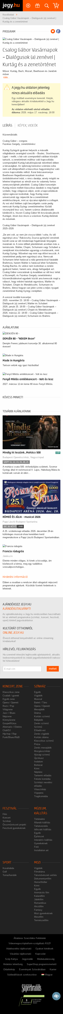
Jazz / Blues (9, 713)
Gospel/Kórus (9, 723)
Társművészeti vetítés (45, 875)
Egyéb (37, 692)
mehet (53, 668)
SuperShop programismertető (41, 964)
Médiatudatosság (45, 959)
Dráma (37, 713)
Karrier (53, 969)
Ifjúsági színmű (42, 754)
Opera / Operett (10, 702)
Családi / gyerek (11, 695)
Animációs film (41, 892)
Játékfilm (38, 899)
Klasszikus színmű (44, 740)
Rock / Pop (8, 706)
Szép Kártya (11, 959)
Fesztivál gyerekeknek (14, 828)
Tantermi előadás (42, 775)
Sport (7, 862)
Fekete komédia (42, 779)
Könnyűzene (9, 720)
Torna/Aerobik (10, 875)
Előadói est (40, 730)
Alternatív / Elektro (12, 727)
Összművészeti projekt (14, 824)
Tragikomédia (41, 796)
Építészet (39, 836)
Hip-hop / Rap (9, 733)
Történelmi (39, 819)
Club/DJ (7, 730)
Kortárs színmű (42, 716)
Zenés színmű (41, 723)
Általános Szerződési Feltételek (30, 938)
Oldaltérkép (9, 969)
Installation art (41, 850)
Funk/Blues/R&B (11, 737)
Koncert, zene (13, 686)
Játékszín (8, 556)
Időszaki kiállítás (42, 829)
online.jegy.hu (13, 633)
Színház (40, 686)
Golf (5, 871)
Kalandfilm (39, 896)
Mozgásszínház (42, 751)
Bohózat (38, 765)
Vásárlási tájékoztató (20, 954)
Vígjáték (38, 695)
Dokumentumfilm (42, 878)
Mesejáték (39, 709)
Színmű (38, 727)
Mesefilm (38, 917)
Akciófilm (39, 906)
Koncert (6, 817)
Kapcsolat (40, 954)
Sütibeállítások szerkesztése (22, 974)
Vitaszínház (40, 789)
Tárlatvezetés (41, 826)
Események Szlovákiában (32, 969)
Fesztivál (10, 808)
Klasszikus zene (11, 692)
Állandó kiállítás (42, 822)
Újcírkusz (39, 758)
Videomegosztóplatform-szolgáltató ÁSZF (30, 943)
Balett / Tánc (40, 702)
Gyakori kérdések (44, 948)
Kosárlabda (8, 868)
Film (5, 814)
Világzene (8, 709)
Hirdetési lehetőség (13, 964)
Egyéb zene (9, 699)
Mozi (37, 862)
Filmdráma (39, 871)
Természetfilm (41, 920)
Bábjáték (38, 720)
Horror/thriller (40, 882)
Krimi (36, 768)
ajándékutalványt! (17, 609)
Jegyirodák (27, 959)
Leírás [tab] (7, 125)
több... (6, 77)
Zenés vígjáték (41, 733)
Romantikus (40, 903)
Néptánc (38, 772)
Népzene (7, 716)
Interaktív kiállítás (43, 840)
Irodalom (38, 761)
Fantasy (38, 910)
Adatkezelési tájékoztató (18, 948)
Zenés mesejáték (43, 747)
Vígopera (38, 793)
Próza (37, 744)
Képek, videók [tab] (28, 125)
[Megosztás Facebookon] (58, 31)
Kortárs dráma (41, 737)
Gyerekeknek (41, 843)
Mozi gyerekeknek (43, 913)
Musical (38, 699)
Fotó (36, 847)
